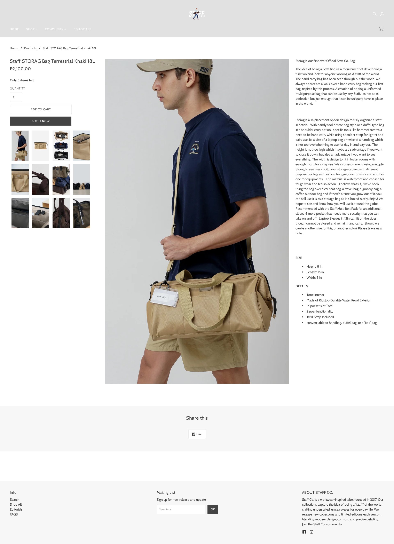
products (30, 48)
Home (14, 48)
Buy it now (41, 121)
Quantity (16, 88)
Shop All (16, 504)
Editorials (16, 509)
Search (14, 500)
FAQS (14, 514)
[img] (374, 14)
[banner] (197, 13)
